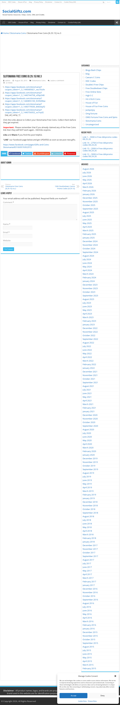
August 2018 (88, 516)
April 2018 (87, 531)
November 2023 (90, 288)
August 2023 (88, 299)
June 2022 (87, 350)
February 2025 (89, 234)
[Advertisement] (40, 53)
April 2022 (87, 357)
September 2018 (90, 512)
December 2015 (90, 632)
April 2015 (87, 661)
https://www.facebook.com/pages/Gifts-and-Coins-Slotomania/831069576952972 (26, 146)
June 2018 (87, 523)
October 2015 (89, 639)
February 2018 (89, 538)
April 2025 (87, 226)
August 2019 (88, 473)
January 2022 (89, 368)
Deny (103, 696)
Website (7, 240)
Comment (8, 202)
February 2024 (89, 277)
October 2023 (89, 292)
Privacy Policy (92, 701)
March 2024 (88, 274)
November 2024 (90, 245)
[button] (115, 676)
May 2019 (87, 483)
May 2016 (87, 614)
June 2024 (87, 263)
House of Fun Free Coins (97, 106)
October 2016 (89, 596)
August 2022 (88, 342)
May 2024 (87, 266)
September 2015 (90, 643)
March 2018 (88, 534)
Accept (73, 696)
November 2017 (90, 549)
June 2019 (87, 480)
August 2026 (88, 169)
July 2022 (87, 346)
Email (6, 232)
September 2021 (90, 382)
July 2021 (87, 389)
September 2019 (90, 469)
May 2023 (87, 310)
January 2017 (89, 585)
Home (4, 2)
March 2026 (88, 187)
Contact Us (58, 2)
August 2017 (88, 559)
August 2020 (88, 429)
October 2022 (89, 335)
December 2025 (90, 198)
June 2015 (87, 654)
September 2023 (90, 295)
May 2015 (87, 657)
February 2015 (89, 668)
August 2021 (88, 386)
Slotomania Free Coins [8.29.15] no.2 (14, 186)
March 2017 (88, 578)
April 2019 (87, 487)
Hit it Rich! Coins (93, 99)
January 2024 (89, 281)
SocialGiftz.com (16, 11)
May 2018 (87, 527)
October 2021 (89, 378)
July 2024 (87, 259)
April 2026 (87, 183)
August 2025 (88, 212)
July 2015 (87, 650)
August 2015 (88, 646)
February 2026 (89, 190)
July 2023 (87, 302)
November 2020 (90, 418)
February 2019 (89, 494)
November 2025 (90, 201)
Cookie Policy (82, 701)
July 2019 (87, 476)
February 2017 (89, 581)
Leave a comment (57, 80)
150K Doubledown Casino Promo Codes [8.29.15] (65, 186)
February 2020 (89, 451)
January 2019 (89, 498)
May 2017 (87, 570)
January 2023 (89, 324)
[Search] (117, 2)
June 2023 (87, 306)
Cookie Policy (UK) (70, 2)
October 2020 (89, 422)
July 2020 (87, 433)
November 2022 (90, 331)
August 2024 (88, 255)
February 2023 (89, 321)
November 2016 (90, 592)
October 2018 (89, 509)
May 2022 (87, 353)
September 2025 (90, 208)
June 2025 (87, 219)
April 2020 (87, 444)
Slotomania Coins (18, 33)
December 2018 (90, 502)
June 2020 (87, 436)
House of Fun (22, 2)
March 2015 (88, 664)
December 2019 (90, 458)
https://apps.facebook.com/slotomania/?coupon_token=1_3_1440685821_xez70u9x (25, 88)
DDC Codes (12, 2)
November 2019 (90, 462)
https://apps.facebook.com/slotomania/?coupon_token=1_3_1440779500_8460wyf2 (25, 105)
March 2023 (88, 317)
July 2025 (87, 216)
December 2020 (90, 415)
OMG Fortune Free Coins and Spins (101, 117)
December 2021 (90, 371)
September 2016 (90, 599)
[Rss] (103, 2)
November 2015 (90, 635)
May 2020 (87, 440)
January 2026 (89, 194)
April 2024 (87, 270)
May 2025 (87, 223)
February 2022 (89, 364)
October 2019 (89, 465)
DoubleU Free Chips (95, 84)
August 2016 (88, 603)
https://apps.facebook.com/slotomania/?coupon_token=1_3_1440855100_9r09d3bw (25, 99)
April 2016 (87, 617)
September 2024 (90, 252)
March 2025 (88, 230)
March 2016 (88, 621)
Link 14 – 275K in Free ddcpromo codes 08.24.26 (98, 143)
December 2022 (90, 328)
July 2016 (87, 607)
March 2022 (88, 360)
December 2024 (90, 241)
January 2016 (89, 628)
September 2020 (90, 426)
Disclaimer (48, 2)
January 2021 (89, 411)
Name (6, 224)
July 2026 (87, 172)
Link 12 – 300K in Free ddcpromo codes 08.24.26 (98, 155)
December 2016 (90, 588)
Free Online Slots (93, 91)
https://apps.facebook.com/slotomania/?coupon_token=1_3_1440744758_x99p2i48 (25, 94)
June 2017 (87, 567)
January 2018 (89, 541)
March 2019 (88, 491)
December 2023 (90, 284)
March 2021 (88, 404)
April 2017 (87, 574)
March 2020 (88, 447)
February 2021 (89, 407)
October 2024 (89, 248)
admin (7, 80)
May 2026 (87, 179)
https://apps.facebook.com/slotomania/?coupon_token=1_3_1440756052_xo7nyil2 (24, 111)
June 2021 (87, 393)
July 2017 (87, 563)
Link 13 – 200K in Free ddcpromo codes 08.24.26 (98, 149)
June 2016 (87, 610)
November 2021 (90, 375)
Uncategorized (92, 124)
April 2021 (87, 400)
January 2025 (89, 237)
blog (30, 2)
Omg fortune (91, 113)
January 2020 (89, 454)
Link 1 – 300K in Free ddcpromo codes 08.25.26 (100, 138)
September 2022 (90, 339)
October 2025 (89, 205)
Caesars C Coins (93, 77)
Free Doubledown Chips (96, 88)
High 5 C (89, 95)
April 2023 (87, 313)
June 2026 (87, 176)
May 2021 (87, 397)
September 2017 (90, 556)
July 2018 (87, 520)
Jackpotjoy (90, 110)
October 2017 (89, 552)
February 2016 (89, 625)
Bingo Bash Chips (93, 70)
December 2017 (90, 545)
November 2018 (90, 505)
